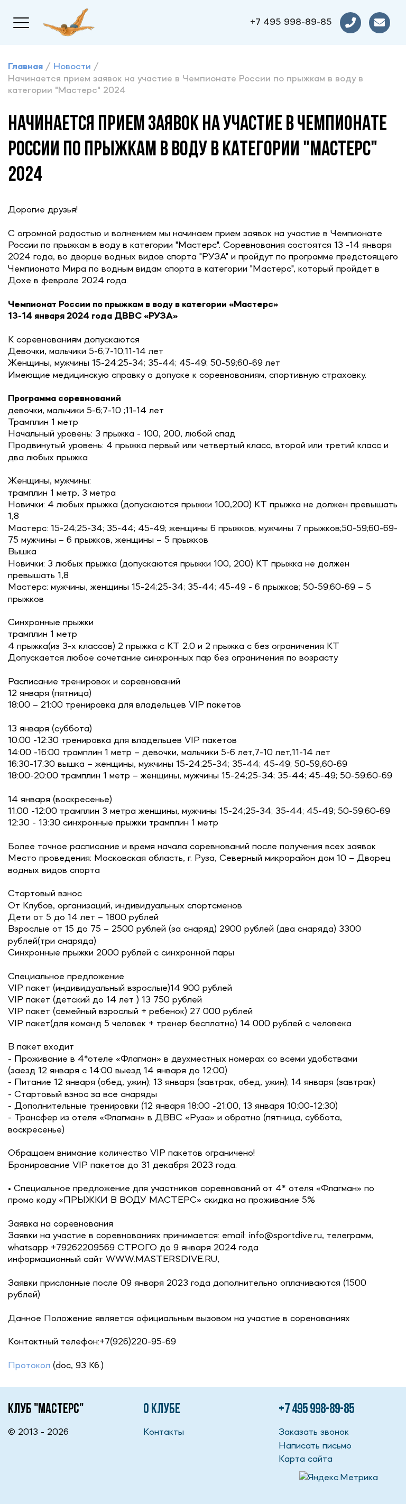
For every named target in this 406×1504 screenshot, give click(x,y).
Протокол (29, 1365)
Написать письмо (315, 1446)
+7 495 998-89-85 (291, 22)
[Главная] (68, 22)
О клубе (161, 1410)
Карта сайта (306, 1459)
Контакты (163, 1432)
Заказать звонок (314, 1432)
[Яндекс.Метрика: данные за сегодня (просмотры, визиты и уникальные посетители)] (338, 1477)
